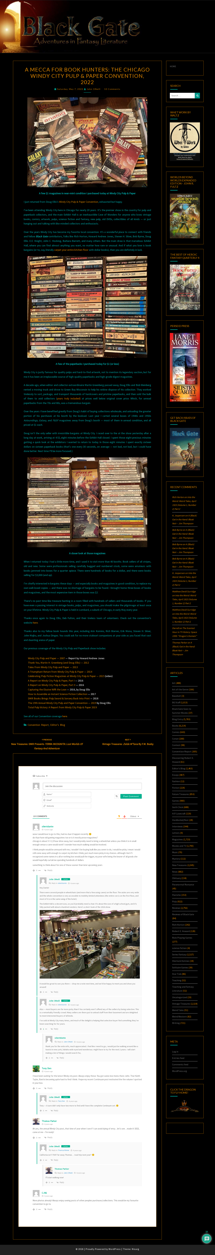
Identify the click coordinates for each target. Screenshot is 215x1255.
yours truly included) (68, 398)
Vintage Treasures (181, 1003)
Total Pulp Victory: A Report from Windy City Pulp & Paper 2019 (62, 707)
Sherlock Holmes (180, 960)
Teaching (176, 980)
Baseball (176, 695)
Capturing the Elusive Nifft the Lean (47, 689)
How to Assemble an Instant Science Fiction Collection (57, 694)
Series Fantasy (179, 954)
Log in (175, 1051)
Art (173, 683)
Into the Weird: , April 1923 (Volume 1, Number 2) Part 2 (184, 599)
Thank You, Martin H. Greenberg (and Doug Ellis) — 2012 (58, 662)
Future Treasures (180, 794)
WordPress (115, 1249)
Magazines (177, 839)
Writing (176, 1022)
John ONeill (93, 89)
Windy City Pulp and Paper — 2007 (46, 658)
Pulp (174, 901)
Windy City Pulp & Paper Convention (78, 201)
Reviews (176, 907)
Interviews (177, 826)
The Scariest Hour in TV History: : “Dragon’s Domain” (184, 632)
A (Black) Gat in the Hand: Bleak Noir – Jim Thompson (184, 519)
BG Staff (176, 702)
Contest (176, 745)
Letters (176, 832)
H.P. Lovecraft (178, 813)
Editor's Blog (57, 725)
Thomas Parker (63, 1150)
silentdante (62, 883)
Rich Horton (178, 924)
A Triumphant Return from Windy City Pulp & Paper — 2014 (60, 671)
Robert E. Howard (181, 931)
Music (175, 852)
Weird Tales (178, 1010)
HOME (173, 66)
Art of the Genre (180, 689)
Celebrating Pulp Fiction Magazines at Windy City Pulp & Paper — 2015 (66, 676)
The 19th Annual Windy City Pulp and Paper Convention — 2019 (62, 703)
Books (175, 725)
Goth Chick (177, 807)
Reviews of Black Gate (183, 914)
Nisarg (135, 1249)
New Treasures (179, 865)
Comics (175, 732)
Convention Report (38, 725)
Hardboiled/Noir (180, 820)
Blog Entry (177, 719)
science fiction (179, 948)
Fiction (175, 787)
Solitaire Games (180, 967)
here (35, 622)
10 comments (112, 89)
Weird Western (179, 1016)
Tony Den (46, 1068)
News (175, 871)
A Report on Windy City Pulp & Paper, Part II (51, 685)
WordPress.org (179, 1071)
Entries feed (178, 1058)
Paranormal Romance (183, 884)
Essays (175, 774)
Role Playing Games (182, 937)
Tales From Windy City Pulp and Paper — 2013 (53, 667)
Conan (175, 738)
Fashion (176, 781)
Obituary (176, 878)
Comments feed (180, 1064)
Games (175, 800)
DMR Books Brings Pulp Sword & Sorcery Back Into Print (59, 698)
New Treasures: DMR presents (46, 744)
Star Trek (176, 973)
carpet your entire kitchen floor (71, 249)
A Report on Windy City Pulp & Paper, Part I (51, 680)
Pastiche (176, 894)
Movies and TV (179, 845)
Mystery (176, 858)
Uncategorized (179, 997)
